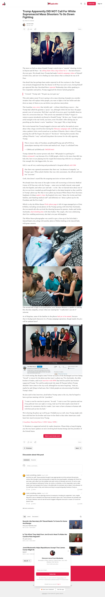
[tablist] (30, 460)
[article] (52, 525)
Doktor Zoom (30, 23)
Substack (44, 593)
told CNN (72, 165)
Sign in (100, 3)
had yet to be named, (64, 316)
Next (77, 448)
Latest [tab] (29, 516)
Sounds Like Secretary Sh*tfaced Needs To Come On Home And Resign (45, 522)
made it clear (40, 195)
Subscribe (91, 3)
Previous (29, 448)
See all (26, 561)
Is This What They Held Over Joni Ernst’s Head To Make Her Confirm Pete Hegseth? (45, 535)
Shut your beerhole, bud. (30, 525)
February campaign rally (62, 129)
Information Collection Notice (52, 579)
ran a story (36, 107)
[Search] (81, 3)
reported (52, 87)
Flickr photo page (50, 204)
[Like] (24, 29)
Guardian (26, 422)
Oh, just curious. (27, 539)
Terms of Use (60, 578)
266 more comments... (28, 508)
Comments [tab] (26, 460)
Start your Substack (48, 589)
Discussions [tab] (35, 516)
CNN (45, 422)
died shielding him (37, 212)
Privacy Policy (65, 579)
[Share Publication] (84, 3)
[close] (68, 551)
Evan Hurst (32, 527)
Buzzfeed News (36, 422)
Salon (50, 422)
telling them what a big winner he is (54, 71)
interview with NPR (49, 380)
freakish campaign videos (66, 73)
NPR (54, 422)
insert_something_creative (33, 475)
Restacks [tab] (33, 460)
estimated (30, 156)
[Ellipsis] (81, 475)
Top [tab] (25, 516)
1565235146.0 (49, 149)
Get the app (60, 589)
